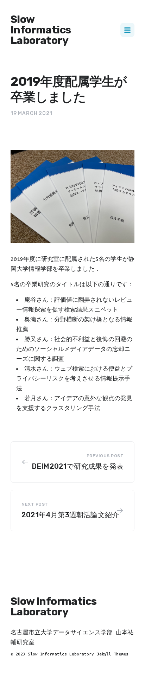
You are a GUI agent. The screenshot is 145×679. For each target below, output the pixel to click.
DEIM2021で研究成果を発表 (78, 466)
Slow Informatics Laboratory (41, 30)
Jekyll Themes (112, 654)
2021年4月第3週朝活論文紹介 (70, 515)
